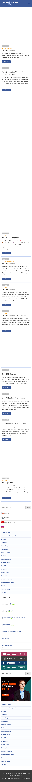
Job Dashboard (22, 773)
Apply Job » (6, 61)
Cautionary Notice (6, 773)
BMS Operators (8, 483)
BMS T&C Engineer (9, 374)
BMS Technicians (8, 289)
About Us (21, 775)
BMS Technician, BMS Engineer (14, 315)
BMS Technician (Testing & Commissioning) (12, 73)
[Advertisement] (16, 27)
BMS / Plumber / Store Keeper (14, 398)
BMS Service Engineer (10, 238)
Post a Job (14, 773)
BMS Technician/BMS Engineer (14, 424)
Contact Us (15, 775)
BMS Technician (8, 50)
